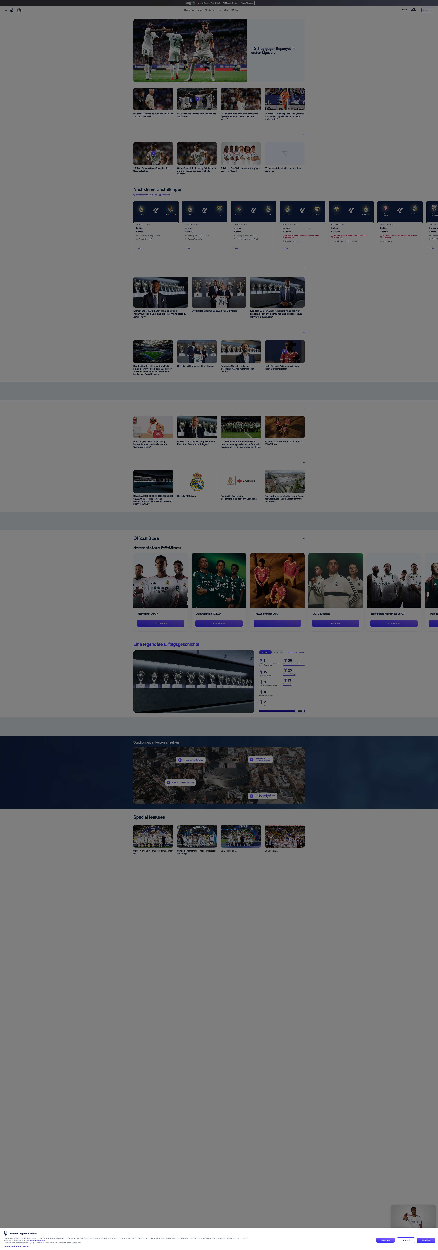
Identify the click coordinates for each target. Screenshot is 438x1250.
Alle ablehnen (426, 1240)
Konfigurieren (406, 1240)
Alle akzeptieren (385, 1240)
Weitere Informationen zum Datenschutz (17, 1246)
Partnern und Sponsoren (37, 1240)
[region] (219, 1239)
